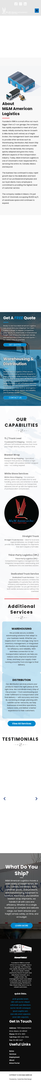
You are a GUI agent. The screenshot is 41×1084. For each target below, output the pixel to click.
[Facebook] (16, 4)
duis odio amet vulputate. (20, 1014)
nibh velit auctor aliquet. (20, 1002)
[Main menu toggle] (37, 11)
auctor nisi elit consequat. (20, 1008)
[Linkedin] (25, 4)
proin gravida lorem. (21, 999)
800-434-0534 (23, 1037)
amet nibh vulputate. (20, 1017)
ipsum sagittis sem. (20, 1011)
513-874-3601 (20, 1034)
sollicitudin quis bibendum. (20, 1005)
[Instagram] (20, 4)
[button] (15, 344)
